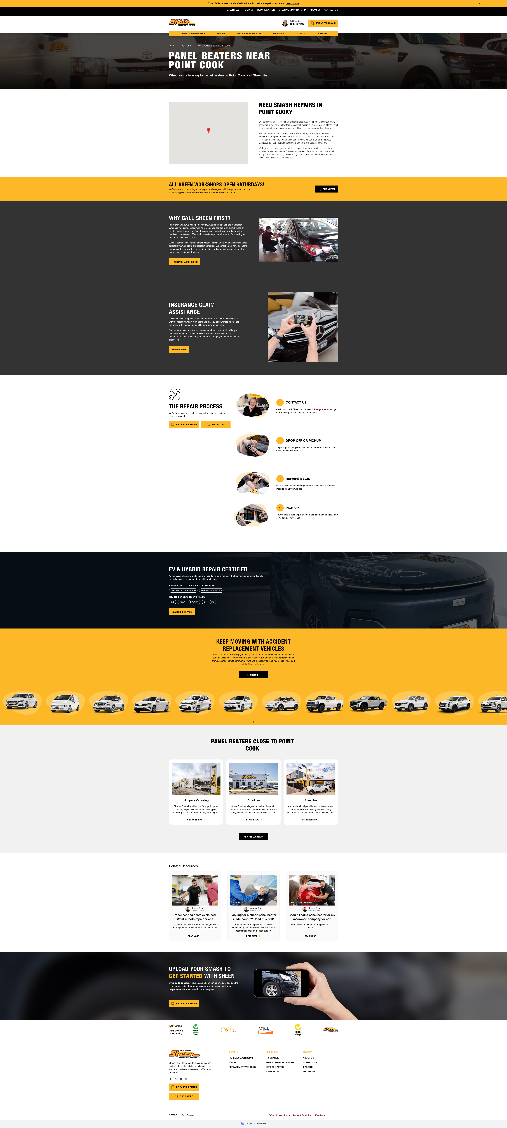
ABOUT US (308, 1058)
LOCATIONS (309, 1072)
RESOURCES (272, 1072)
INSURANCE (272, 1058)
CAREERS (308, 1067)
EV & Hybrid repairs (182, 611)
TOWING (221, 33)
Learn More (253, 675)
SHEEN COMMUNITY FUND (280, 1063)
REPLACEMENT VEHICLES (242, 1067)
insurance (278, 33)
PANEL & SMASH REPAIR (241, 1058)
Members (320, 1115)
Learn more (292, 4)
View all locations (253, 836)
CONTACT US (310, 1063)
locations (301, 33)
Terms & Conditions (303, 1115)
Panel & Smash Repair (194, 33)
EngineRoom (260, 1123)
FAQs (271, 1115)
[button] (253, 722)
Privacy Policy (283, 1115)
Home (172, 46)
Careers (322, 33)
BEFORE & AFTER (275, 1067)
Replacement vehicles (248, 33)
